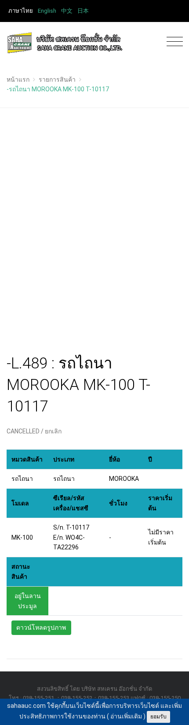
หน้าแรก (18, 79)
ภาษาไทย (20, 10)
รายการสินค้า (57, 79)
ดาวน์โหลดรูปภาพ (41, 627)
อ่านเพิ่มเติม (126, 716)
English (47, 10)
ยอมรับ (158, 717)
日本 (83, 10)
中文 (67, 10)
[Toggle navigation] (172, 42)
